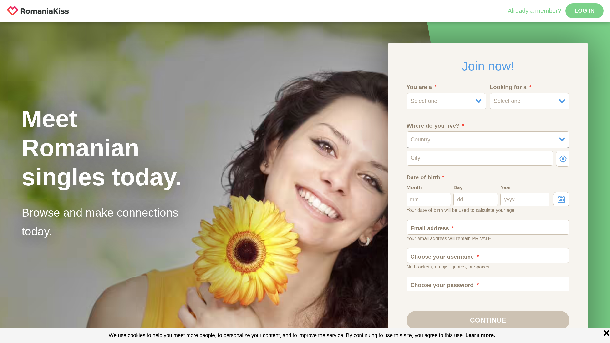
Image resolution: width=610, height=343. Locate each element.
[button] (447, 101)
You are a (419, 87)
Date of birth (425, 177)
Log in (584, 11)
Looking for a (508, 87)
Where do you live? (433, 126)
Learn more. (480, 335)
